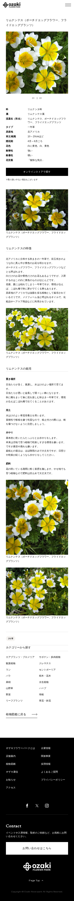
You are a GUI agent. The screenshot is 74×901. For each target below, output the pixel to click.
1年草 (10, 638)
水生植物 (44, 682)
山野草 (9, 688)
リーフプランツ (14, 700)
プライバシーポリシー (53, 779)
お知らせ (11, 779)
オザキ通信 (12, 771)
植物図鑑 (11, 764)
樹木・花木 (45, 675)
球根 (41, 694)
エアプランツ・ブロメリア (20, 657)
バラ (8, 675)
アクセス (11, 787)
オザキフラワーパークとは (20, 748)
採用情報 (46, 764)
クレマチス (45, 663)
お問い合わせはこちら (37, 848)
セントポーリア (47, 669)
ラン (8, 669)
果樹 (8, 682)
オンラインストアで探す (37, 171)
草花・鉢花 (45, 700)
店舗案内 (11, 756)
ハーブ (42, 688)
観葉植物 (10, 663)
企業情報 (46, 748)
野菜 (8, 694)
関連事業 (46, 756)
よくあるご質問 (49, 771)
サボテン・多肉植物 (50, 657)
